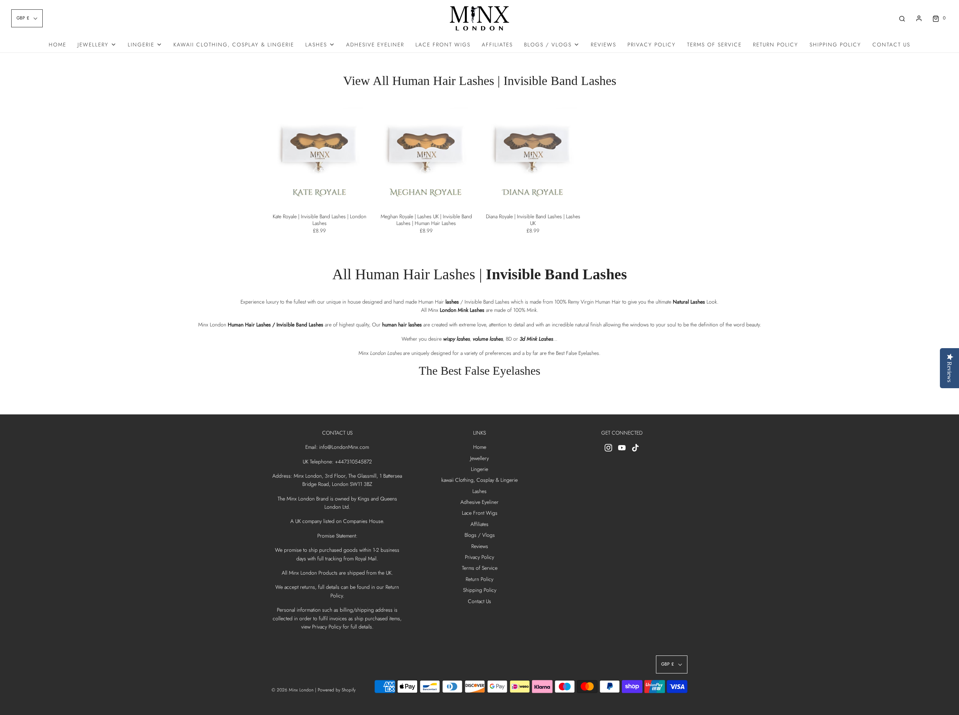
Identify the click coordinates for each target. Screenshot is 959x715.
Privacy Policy (651, 44)
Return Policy (775, 44)
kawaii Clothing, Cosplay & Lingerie (233, 44)
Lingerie (479, 469)
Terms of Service (714, 44)
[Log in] (918, 18)
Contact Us (891, 44)
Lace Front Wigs (443, 44)
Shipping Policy (835, 44)
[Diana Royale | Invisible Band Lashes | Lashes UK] (533, 156)
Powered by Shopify (337, 690)
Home (57, 44)
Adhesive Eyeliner (375, 44)
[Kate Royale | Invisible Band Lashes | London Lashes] (319, 156)
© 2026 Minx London (293, 690)
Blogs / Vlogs (480, 535)
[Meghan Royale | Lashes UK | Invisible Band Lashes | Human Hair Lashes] (426, 156)
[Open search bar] (902, 18)
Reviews (603, 44)
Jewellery (479, 458)
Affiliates (497, 44)
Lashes (479, 491)
